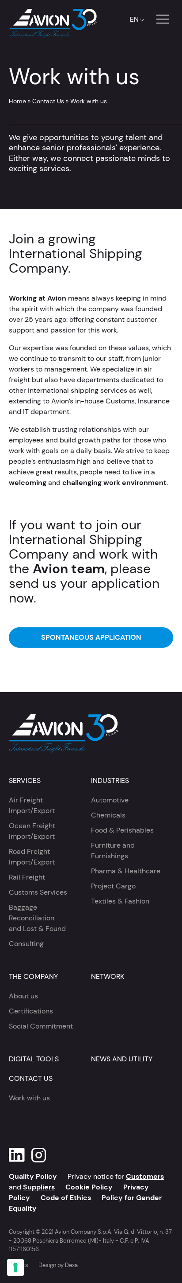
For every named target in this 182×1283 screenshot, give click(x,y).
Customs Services (38, 892)
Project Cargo (113, 886)
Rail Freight (27, 877)
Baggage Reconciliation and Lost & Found (37, 918)
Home (17, 101)
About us (23, 996)
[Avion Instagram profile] (38, 1155)
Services (25, 780)
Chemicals (108, 815)
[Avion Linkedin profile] (17, 1155)
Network (107, 976)
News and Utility (121, 1059)
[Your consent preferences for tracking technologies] (15, 1267)
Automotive (110, 800)
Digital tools (34, 1059)
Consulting (26, 943)
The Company (33, 976)
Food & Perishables (122, 830)
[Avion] (53, 19)
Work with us (29, 1098)
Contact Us (48, 101)
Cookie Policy (89, 1187)
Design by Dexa (58, 1265)
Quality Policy (33, 1176)
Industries (110, 780)
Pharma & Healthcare (125, 871)
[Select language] (135, 19)
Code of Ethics (66, 1197)
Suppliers (39, 1187)
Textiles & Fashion (120, 901)
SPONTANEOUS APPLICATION (91, 637)
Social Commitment (41, 1026)
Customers (145, 1176)
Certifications (31, 1011)
